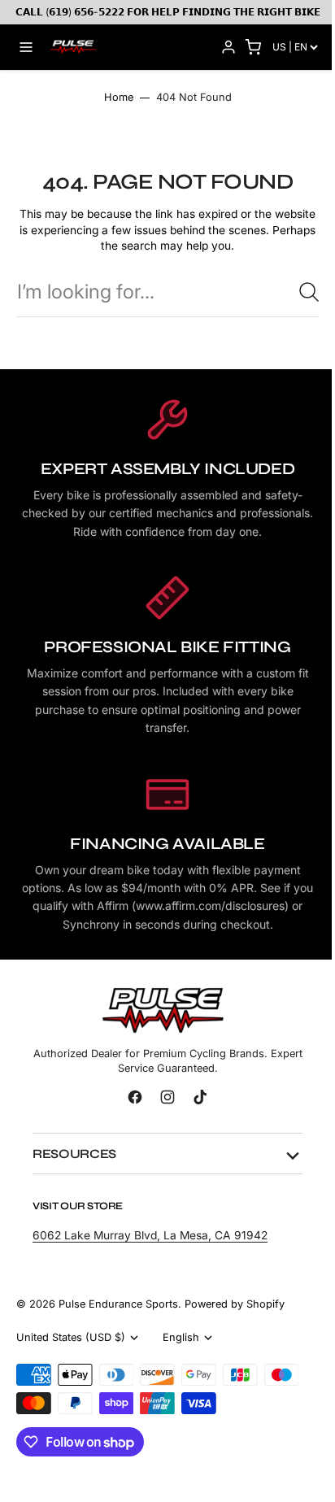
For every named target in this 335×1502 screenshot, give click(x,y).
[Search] (309, 292)
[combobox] (167, 291)
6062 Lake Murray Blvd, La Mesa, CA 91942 (150, 1247)
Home (118, 97)
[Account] (228, 47)
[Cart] (253, 47)
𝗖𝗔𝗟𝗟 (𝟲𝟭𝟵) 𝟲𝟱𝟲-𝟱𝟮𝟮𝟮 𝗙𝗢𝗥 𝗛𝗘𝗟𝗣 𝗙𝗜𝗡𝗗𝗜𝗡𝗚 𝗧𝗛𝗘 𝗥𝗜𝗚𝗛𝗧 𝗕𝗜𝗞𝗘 (167, 12)
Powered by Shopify (235, 1315)
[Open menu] (26, 47)
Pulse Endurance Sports (118, 1315)
